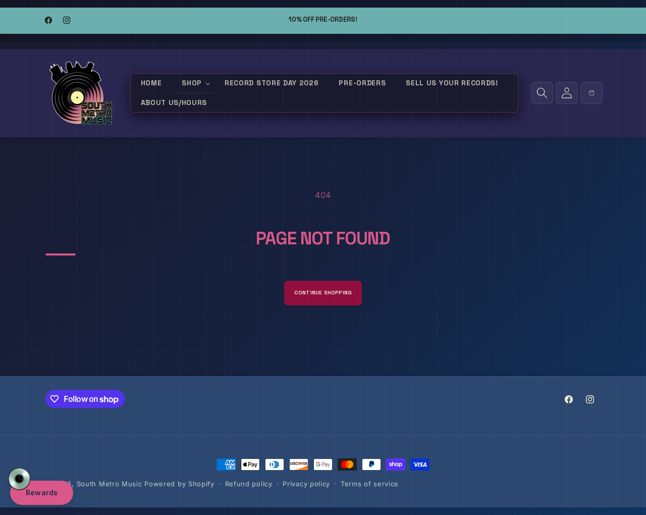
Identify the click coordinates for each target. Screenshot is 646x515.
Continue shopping (323, 292)
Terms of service (370, 484)
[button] (193, 83)
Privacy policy (306, 484)
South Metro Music (109, 484)
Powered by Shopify (179, 484)
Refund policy (249, 484)
